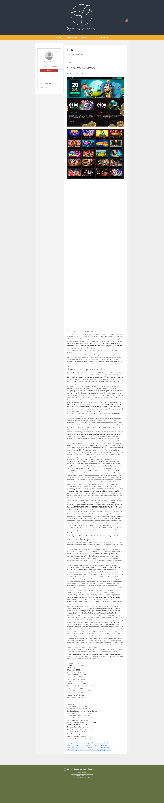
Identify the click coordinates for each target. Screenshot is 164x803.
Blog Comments (45, 84)
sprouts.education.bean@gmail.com (82, 774)
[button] (127, 20)
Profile (42, 80)
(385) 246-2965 (81, 772)
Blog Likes (43, 87)
